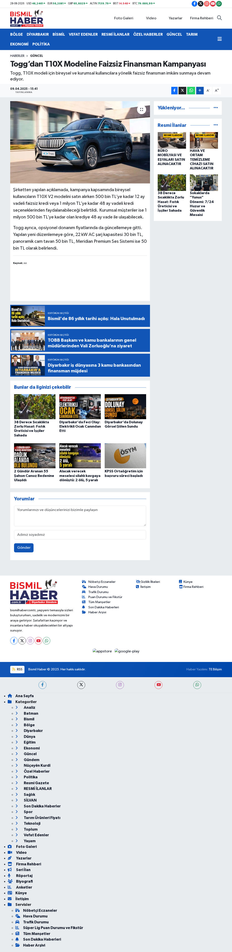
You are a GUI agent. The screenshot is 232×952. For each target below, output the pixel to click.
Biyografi (24, 881)
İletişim (145, 587)
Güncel (36, 56)
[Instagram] (30, 640)
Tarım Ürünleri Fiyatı (41, 818)
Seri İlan (23, 870)
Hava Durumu (98, 587)
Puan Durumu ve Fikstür (105, 597)
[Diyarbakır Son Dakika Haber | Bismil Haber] (26, 18)
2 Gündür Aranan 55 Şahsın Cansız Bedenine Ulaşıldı (34, 475)
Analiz (29, 707)
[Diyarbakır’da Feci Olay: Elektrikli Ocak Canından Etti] (80, 406)
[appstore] (103, 651)
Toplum (30, 829)
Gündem (31, 760)
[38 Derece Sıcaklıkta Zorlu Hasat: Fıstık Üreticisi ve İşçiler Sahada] (35, 406)
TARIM (192, 34)
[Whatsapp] (46, 640)
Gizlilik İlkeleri (150, 582)
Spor (28, 812)
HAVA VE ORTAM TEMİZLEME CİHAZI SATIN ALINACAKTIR (201, 159)
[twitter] (81, 685)
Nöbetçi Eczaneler (102, 582)
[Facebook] (14, 640)
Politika (30, 777)
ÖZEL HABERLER (148, 34)
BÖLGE (16, 34)
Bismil (28, 719)
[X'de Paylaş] (182, 90)
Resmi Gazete (36, 783)
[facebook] (42, 685)
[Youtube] (38, 640)
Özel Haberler (36, 771)
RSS (19, 669)
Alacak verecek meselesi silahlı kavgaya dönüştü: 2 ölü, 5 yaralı (79, 475)
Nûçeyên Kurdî (37, 765)
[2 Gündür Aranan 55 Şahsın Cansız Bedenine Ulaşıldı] (35, 456)
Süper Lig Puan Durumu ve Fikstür (53, 928)
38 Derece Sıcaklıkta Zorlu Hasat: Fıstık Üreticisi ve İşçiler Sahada (171, 201)
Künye (188, 582)
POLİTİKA (41, 44)
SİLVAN (30, 800)
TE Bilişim (215, 669)
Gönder (24, 548)
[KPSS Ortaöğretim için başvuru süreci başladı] (125, 456)
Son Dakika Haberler (42, 806)
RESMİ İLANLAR (115, 34)
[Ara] (219, 18)
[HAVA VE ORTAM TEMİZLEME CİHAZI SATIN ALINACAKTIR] (204, 140)
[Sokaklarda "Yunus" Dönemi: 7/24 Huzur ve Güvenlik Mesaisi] (204, 183)
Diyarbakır (33, 731)
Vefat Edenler (36, 835)
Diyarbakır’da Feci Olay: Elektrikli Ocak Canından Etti (80, 426)
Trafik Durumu (98, 592)
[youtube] (158, 685)
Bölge (29, 725)
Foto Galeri (123, 18)
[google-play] (127, 651)
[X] (22, 640)
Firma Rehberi (201, 18)
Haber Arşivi (97, 612)
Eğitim (29, 742)
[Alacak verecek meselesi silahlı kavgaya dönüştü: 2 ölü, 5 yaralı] (80, 456)
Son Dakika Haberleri (103, 607)
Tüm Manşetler (99, 602)
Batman (30, 713)
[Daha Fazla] (200, 90)
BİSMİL (59, 34)
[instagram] (120, 685)
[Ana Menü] (220, 39)
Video (151, 18)
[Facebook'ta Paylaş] (174, 90)
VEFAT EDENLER (83, 34)
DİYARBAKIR (38, 34)
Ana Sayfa (24, 696)
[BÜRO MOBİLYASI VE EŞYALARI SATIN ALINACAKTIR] (172, 140)
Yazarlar (175, 18)
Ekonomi (31, 748)
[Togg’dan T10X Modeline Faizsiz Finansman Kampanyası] (80, 142)
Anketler (23, 887)
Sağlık (29, 795)
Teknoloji (31, 823)
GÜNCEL (174, 34)
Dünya (29, 737)
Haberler (17, 56)
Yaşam (29, 841)
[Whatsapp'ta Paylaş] (191, 90)
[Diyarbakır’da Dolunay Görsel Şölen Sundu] (125, 406)
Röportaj (23, 876)
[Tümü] (216, 108)
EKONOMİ (19, 44)
